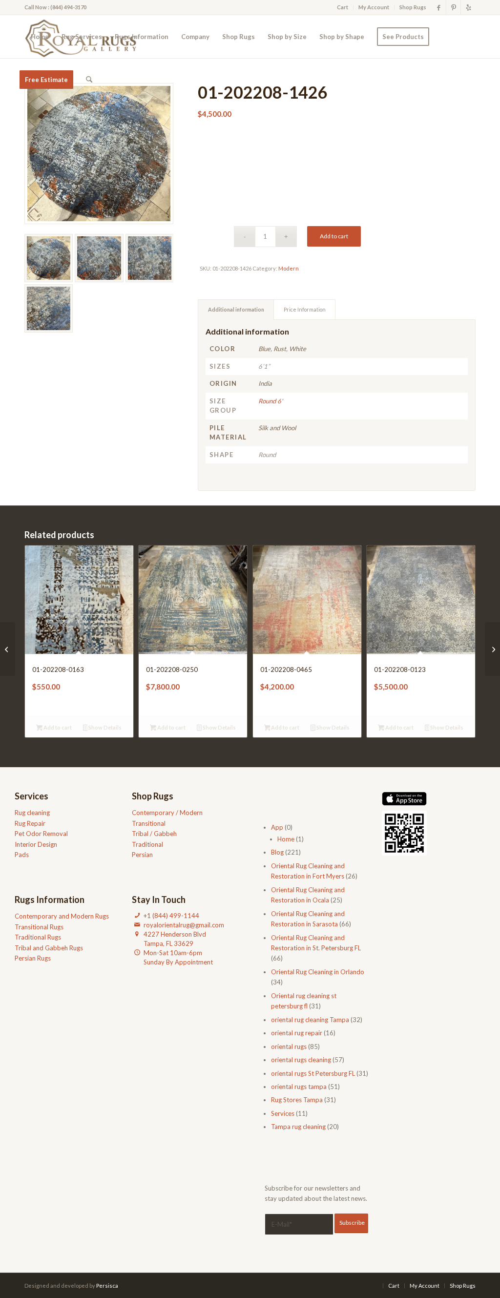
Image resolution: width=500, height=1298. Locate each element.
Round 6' (270, 401)
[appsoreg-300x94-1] (404, 799)
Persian (142, 854)
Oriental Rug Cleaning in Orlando (317, 972)
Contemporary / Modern (167, 812)
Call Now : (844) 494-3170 (55, 7)
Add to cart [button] (57, 727)
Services (282, 1113)
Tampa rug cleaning (298, 1127)
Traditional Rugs (38, 937)
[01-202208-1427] (7, 649)
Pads (22, 854)
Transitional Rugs (39, 927)
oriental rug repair (296, 1033)
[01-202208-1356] (492, 649)
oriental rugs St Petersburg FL (313, 1073)
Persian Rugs (33, 958)
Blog (277, 852)
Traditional (147, 844)
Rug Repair (30, 823)
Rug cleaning (32, 812)
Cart (342, 7)
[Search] (89, 79)
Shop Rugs (412, 7)
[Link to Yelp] (468, 7)
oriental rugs (289, 1046)
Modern (288, 268)
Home (285, 839)
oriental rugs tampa (299, 1086)
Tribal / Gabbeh (154, 833)
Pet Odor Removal (41, 833)
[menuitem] (343, 7)
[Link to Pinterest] (453, 7)
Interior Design (36, 844)
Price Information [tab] (305, 309)
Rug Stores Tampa (297, 1100)
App (277, 827)
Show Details (104, 727)
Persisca (107, 1285)
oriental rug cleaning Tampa (310, 1020)
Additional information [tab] (236, 309)
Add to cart (334, 236)
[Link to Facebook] (439, 7)
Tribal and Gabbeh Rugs (49, 948)
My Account (373, 7)
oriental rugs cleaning (301, 1060)
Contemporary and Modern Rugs (62, 916)
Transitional (149, 823)
